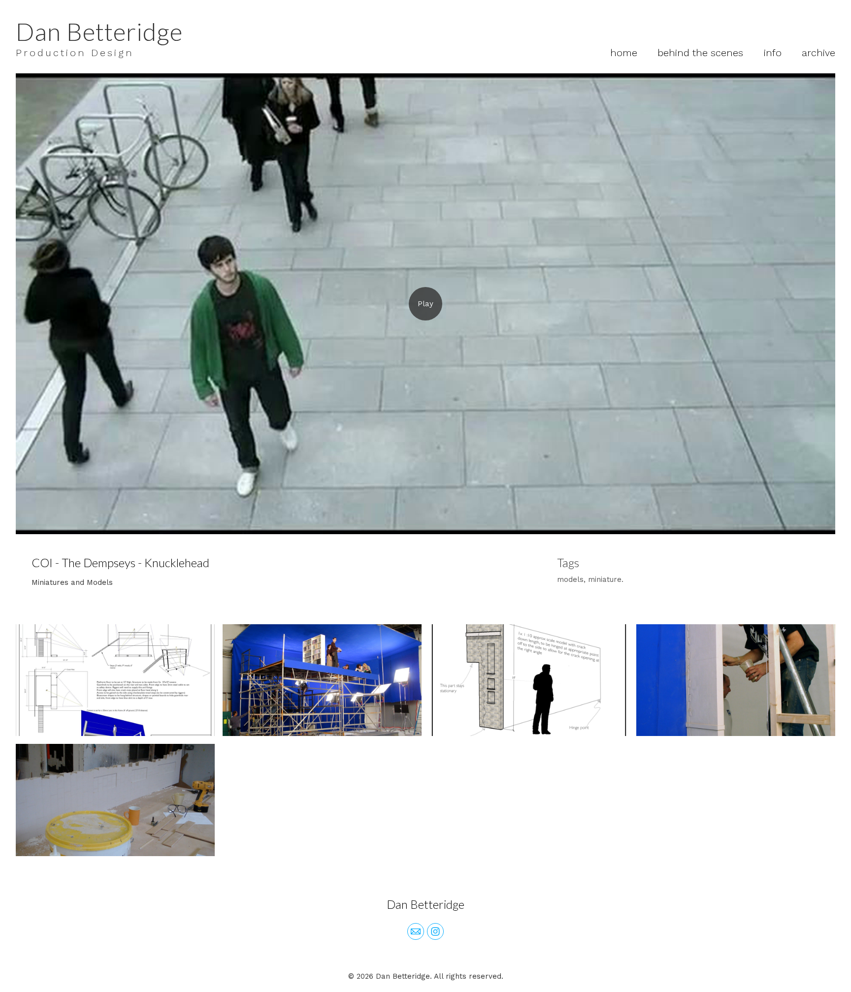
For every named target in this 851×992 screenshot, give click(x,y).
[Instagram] (435, 931)
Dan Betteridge (425, 904)
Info (773, 53)
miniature (605, 579)
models (570, 579)
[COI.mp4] (425, 303)
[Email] (415, 931)
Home (623, 53)
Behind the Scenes (700, 53)
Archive (818, 53)
